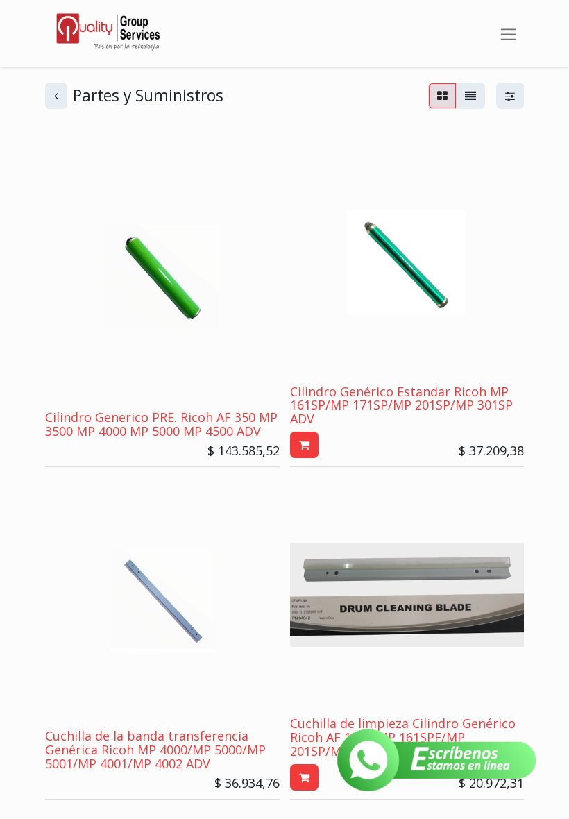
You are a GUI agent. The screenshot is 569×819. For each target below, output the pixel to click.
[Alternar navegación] (508, 33)
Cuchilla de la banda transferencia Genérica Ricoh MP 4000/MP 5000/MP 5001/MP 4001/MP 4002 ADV (155, 749)
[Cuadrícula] (442, 96)
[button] (304, 445)
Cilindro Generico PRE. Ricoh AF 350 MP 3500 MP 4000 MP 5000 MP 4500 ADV (161, 424)
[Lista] (470, 96)
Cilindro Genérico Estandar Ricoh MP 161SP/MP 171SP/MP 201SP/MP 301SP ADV (401, 405)
